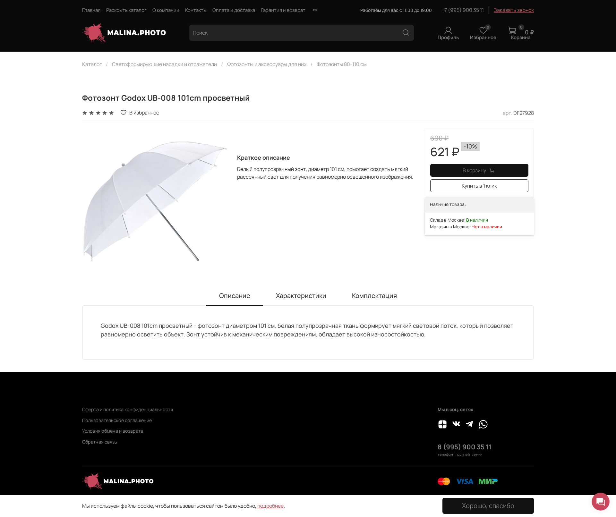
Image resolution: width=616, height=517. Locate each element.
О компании (165, 10)
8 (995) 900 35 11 (465, 446)
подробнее (270, 505)
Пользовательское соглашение (117, 420)
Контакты (196, 10)
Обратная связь (99, 442)
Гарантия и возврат (283, 10)
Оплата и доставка (233, 10)
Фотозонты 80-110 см (342, 64)
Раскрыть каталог (126, 10)
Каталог (92, 64)
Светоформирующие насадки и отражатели (164, 64)
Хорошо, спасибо (488, 505)
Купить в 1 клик (479, 185)
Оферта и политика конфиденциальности (127, 409)
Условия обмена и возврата (112, 431)
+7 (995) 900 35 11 (462, 9)
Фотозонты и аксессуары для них (266, 64)
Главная (91, 10)
